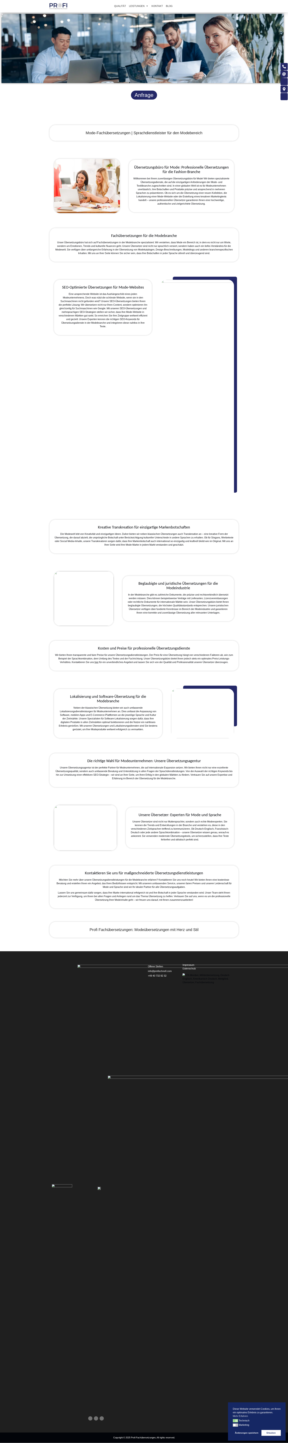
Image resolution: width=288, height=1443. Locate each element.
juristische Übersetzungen (186, 584)
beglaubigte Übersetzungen (143, 605)
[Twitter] (96, 1418)
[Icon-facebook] (90, 1418)
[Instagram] (102, 1418)
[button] (235, 1420)
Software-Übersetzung (117, 697)
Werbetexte (227, 537)
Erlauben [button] (271, 1433)
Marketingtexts (218, 196)
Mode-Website (165, 196)
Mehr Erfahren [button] (240, 1416)
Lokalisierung (143, 196)
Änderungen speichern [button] (246, 1433)
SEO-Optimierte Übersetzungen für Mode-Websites (103, 288)
